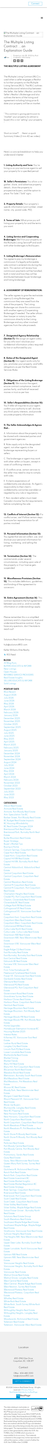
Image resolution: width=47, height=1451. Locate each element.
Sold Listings (10, 684)
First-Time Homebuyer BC (16, 970)
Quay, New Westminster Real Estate (21, 1161)
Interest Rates (10, 1035)
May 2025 (9, 739)
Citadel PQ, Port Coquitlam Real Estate (23, 897)
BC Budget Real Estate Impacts (19, 821)
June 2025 (9, 736)
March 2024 (10, 777)
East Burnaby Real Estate (16, 952)
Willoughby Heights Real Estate (19, 1310)
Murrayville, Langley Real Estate (20, 1108)
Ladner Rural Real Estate (16, 1043)
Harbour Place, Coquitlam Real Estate (22, 1002)
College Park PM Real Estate (17, 906)
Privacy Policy (27, 1390)
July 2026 (9, 698)
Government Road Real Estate (18, 994)
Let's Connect (23, 1381)
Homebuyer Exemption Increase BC (21, 1029)
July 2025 (9, 733)
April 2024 (9, 774)
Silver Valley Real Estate (15, 1205)
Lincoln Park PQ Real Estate (17, 1049)
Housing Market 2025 (14, 1032)
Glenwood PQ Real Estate (16, 985)
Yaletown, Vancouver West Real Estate (23, 1325)
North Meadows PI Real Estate (18, 1125)
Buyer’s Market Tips (13, 844)
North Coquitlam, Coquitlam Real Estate (23, 1123)
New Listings (10, 669)
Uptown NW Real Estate (15, 1255)
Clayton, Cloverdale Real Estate (19, 900)
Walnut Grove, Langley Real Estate (21, 1278)
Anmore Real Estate (13, 809)
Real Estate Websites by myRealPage (23, 1392)
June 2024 (9, 768)
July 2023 (9, 792)
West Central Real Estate (16, 1281)
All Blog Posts (10, 663)
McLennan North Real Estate (17, 1070)
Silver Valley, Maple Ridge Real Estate (22, 1208)
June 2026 (9, 701)
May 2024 (9, 771)
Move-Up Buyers (12, 1105)
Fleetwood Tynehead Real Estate (20, 973)
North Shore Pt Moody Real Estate (20, 1134)
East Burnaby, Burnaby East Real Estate (23, 955)
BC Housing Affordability (16, 823)
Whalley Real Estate (14, 1298)
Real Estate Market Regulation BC (20, 1184)
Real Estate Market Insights (17, 1181)
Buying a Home (11, 847)
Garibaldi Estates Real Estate (18, 979)
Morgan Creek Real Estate (16, 1096)
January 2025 (11, 751)
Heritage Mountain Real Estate (19, 1008)
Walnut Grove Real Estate (16, 1275)
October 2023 (11, 786)
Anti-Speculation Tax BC (16, 815)
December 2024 (12, 754)
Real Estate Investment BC (16, 1178)
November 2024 (12, 756)
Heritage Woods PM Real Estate (19, 1017)
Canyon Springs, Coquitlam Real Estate (23, 850)
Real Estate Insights (13, 678)
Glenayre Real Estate (14, 982)
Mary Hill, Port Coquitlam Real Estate (22, 1067)
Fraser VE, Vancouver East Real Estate (22, 976)
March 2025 (10, 745)
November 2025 (12, 721)
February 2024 (11, 780)
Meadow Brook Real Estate (17, 1073)
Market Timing (11, 1058)
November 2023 (12, 783)
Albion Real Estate (13, 806)
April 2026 (9, 707)
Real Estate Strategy (14, 1187)
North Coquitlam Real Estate (17, 1120)
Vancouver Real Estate (15, 1272)
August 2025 (10, 730)
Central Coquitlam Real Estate (18, 873)
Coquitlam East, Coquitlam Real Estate (23, 917)
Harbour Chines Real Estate (17, 999)
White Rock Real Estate (15, 1301)
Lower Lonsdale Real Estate (17, 1052)
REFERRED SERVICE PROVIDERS (19, 675)
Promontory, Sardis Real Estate (19, 1155)
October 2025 (11, 724)
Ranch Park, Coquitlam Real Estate (20, 1175)
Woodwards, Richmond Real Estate (21, 1319)
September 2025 (12, 727)
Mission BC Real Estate (15, 1087)
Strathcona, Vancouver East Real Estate (23, 1231)
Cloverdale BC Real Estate (16, 903)
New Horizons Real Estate (16, 1114)
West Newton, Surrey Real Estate (20, 1287)
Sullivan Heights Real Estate (17, 1234)
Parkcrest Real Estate (14, 1143)
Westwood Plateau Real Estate (19, 1290)
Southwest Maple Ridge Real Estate (21, 1222)
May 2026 (9, 704)
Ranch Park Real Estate (15, 1172)
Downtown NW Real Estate (17, 935)
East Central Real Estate (15, 958)
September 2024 (12, 759)
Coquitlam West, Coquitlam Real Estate (23, 923)
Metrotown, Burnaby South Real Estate (23, 1076)
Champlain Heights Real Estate (19, 894)
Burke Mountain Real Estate (17, 838)
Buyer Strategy (11, 841)
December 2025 (12, 718)
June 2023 (9, 795)
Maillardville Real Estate (16, 1055)
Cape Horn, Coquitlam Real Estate (21, 856)
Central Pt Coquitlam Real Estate (20, 885)
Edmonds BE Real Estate (15, 961)
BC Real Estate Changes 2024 (18, 826)
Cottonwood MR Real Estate (17, 926)
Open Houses (10, 672)
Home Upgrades (12, 1026)
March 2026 (10, 710)
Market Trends (11, 1061)
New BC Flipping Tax (14, 1111)
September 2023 (12, 789)
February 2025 (11, 748)
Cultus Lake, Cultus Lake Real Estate (21, 932)
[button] (23, 1381)
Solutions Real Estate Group (17, 1216)
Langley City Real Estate (15, 1046)
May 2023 (9, 798)
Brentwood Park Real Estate (17, 829)
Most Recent (10, 692)
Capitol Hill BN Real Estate (16, 859)
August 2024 (10, 762)
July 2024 (9, 765)
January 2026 (11, 715)
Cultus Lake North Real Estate (18, 929)
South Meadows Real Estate (17, 1219)
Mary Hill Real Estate (14, 1064)
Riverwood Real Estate (15, 1193)
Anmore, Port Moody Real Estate (19, 812)
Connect (35, 4)
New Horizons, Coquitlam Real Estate (22, 1117)
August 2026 (10, 695)
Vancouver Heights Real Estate (19, 1263)
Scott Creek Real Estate (15, 1199)
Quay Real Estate (12, 1158)
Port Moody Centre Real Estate (18, 1146)
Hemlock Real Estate (14, 1005)
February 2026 (11, 713)
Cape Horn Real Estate (15, 853)
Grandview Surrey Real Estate (18, 996)
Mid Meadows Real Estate (16, 1079)
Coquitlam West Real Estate (17, 920)
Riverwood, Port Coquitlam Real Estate (23, 1196)
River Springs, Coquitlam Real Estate (22, 1190)
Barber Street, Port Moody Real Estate (22, 818)
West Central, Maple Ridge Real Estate (23, 1284)
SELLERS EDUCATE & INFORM (18, 681)
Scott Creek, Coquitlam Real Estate (21, 1202)
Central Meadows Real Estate (18, 882)
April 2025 (9, 742)
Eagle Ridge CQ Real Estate (17, 950)
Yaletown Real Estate (14, 1322)
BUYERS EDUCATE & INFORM (17, 666)
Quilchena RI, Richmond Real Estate (21, 1169)
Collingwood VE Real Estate (17, 908)
